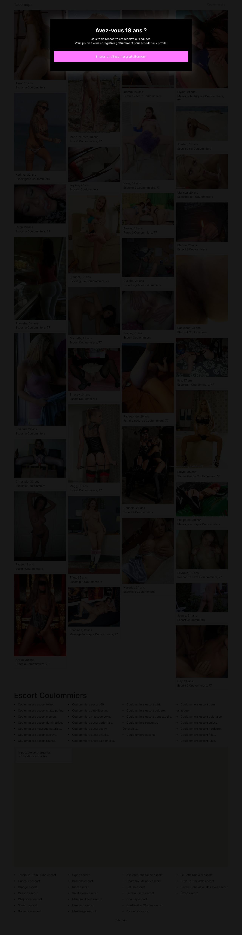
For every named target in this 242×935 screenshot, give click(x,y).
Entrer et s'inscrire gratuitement (121, 56)
